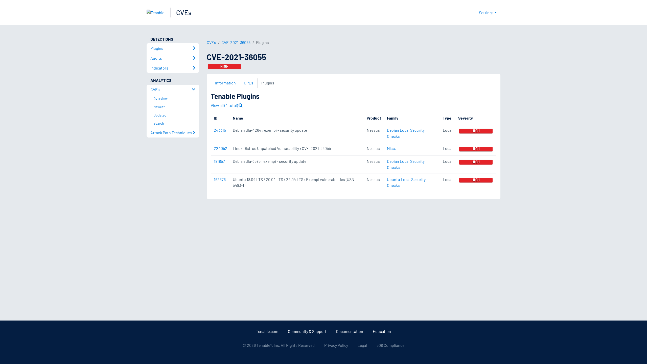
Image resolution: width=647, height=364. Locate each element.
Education (382, 331)
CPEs (248, 82)
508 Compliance (390, 345)
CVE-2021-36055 (235, 42)
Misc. (391, 148)
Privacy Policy (336, 345)
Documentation (349, 331)
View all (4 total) (225, 105)
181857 (219, 161)
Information (225, 82)
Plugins (267, 82)
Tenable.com (267, 331)
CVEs (184, 12)
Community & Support (307, 331)
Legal (362, 345)
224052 (220, 148)
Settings (486, 12)
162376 (220, 179)
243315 (220, 130)
